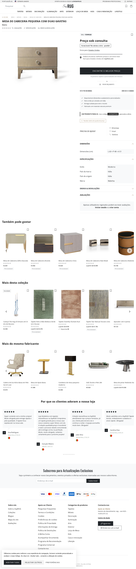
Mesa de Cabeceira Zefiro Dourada (15, 261)
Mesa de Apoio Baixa (38, 383)
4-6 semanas (128, 91)
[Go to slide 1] (62, 454)
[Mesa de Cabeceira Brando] (43, 243)
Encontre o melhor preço (106, 71)
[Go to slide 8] (72, 454)
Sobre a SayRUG (14, 509)
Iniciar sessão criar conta (107, 207)
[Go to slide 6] (69, 454)
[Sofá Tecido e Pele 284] (98, 365)
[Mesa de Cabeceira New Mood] (98, 243)
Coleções (11, 512)
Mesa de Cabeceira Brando (40, 261)
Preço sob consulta (94, 41)
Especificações (31, 28)
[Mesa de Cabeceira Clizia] (71, 243)
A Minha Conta (44, 534)
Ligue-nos (106, 523)
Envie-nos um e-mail (110, 528)
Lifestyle (118, 11)
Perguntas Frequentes (47, 509)
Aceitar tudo (12, 562)
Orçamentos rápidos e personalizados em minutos (106, 76)
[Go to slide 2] (63, 454)
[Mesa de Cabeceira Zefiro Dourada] (16, 243)
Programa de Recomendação (49, 541)
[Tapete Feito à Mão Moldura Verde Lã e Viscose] (43, 304)
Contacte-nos (43, 548)
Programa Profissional (112, 1)
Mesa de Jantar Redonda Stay (124, 383)
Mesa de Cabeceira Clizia (67, 261)
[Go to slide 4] (66, 454)
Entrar (129, 1)
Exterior (70, 11)
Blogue (11, 516)
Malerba (4, 25)
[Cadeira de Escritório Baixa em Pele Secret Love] (16, 365)
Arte (62, 11)
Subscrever (93, 481)
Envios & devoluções (47, 28)
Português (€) (7, 1)
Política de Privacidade (47, 523)
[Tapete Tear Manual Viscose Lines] (98, 304)
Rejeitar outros (33, 562)
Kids (92, 11)
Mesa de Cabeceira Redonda (124, 261)
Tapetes (20, 11)
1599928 (88, 35)
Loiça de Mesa (82, 11)
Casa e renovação (104, 11)
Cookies (41, 516)
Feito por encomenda (86, 91)
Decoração (39, 11)
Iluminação (52, 11)
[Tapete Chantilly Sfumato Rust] (71, 304)
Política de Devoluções (47, 530)
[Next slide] (129, 250)
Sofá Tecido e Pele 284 (94, 383)
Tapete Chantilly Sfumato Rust (69, 322)
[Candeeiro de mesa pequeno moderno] (71, 365)
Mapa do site (13, 519)
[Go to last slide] (6, 250)
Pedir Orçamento (108, 84)
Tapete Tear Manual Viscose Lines (98, 322)
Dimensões (85, 144)
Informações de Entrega (47, 527)
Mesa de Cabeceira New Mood (97, 261)
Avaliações (18, 28)
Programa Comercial (46, 545)
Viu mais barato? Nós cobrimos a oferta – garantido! (95, 46)
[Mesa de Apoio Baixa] (43, 365)
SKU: (82, 35)
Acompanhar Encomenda (48, 538)
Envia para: (84, 50)
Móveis (29, 11)
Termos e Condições (46, 512)
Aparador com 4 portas (122, 322)
